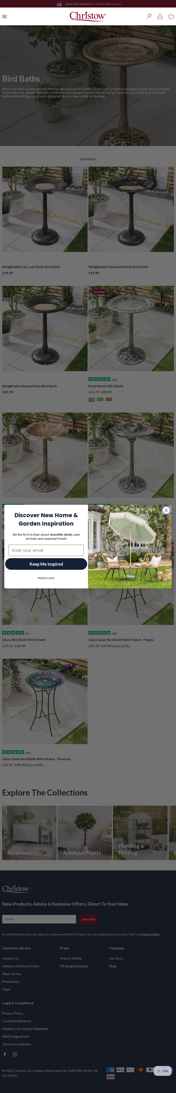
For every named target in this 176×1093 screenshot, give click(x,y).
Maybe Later (46, 578)
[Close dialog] (166, 510)
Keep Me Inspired (46, 564)
